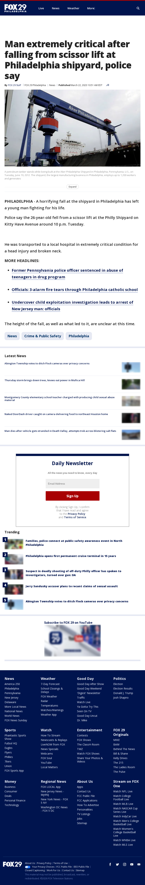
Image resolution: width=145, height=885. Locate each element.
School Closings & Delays (52, 690)
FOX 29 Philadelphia (35, 85)
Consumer (11, 791)
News (52, 85)
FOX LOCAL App (51, 787)
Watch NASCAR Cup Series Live (125, 810)
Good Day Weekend (89, 688)
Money (10, 781)
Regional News (53, 781)
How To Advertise (88, 805)
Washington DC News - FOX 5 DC (54, 808)
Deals (8, 796)
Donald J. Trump (123, 693)
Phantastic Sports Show (15, 737)
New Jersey (11, 697)
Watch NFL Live (123, 791)
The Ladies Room (124, 767)
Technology (12, 805)
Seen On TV (84, 711)
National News (14, 711)
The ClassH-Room (88, 744)
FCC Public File (86, 796)
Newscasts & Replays (54, 740)
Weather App (49, 714)
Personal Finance (15, 800)
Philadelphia (79, 336)
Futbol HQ (11, 743)
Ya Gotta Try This (87, 706)
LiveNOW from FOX (53, 744)
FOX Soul (46, 758)
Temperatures (49, 705)
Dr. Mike (82, 720)
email (139, 864)
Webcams (47, 753)
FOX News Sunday (16, 720)
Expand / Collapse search (138, 8)
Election (118, 684)
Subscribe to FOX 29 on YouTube (68, 623)
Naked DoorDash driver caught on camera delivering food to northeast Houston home (56, 414)
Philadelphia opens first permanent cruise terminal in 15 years (71, 556)
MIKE (116, 740)
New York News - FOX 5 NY (54, 800)
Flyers (8, 752)
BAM (116, 744)
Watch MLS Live (123, 844)
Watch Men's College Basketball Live (126, 822)
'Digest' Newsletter (88, 693)
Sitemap (82, 823)
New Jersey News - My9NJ (52, 793)
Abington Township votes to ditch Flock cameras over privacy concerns (47, 363)
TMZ (80, 749)
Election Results (123, 688)
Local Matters (49, 767)
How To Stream (50, 735)
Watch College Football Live (122, 797)
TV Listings (83, 814)
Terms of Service (75, 517)
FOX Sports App (14, 770)
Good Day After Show (90, 684)
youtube (132, 864)
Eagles (8, 748)
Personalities (85, 809)
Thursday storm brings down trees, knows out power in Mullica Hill (45, 380)
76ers (8, 761)
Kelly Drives (120, 758)
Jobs (79, 818)
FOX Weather (49, 696)
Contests (82, 735)
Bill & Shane (120, 753)
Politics (119, 678)
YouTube (46, 762)
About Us (85, 781)
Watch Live (83, 702)
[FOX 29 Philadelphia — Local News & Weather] (17, 8)
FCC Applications (87, 800)
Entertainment (89, 730)
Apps (80, 787)
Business (10, 787)
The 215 (118, 762)
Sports (10, 730)
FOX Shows (84, 740)
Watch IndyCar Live (125, 816)
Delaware (10, 702)
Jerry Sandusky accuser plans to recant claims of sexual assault (72, 586)
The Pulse (119, 771)
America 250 (12, 684)
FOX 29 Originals (120, 732)
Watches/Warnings (52, 710)
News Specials (49, 749)
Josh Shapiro (121, 697)
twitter (117, 864)
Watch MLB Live (123, 804)
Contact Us (84, 791)
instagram (125, 864)
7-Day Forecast (50, 684)
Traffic (81, 697)
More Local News (15, 706)
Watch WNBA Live (124, 840)
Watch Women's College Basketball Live (124, 832)
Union (8, 766)
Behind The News (124, 749)
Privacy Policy (76, 514)
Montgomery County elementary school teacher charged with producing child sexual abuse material (60, 399)
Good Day (85, 678)
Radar (44, 701)
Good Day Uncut (87, 715)
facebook (110, 864)
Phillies (9, 757)
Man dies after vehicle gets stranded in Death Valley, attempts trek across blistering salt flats (60, 431)
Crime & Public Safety (42, 336)
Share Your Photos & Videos (90, 759)
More (90, 8)
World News (12, 715)
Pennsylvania (12, 693)
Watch (46, 730)
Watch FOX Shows (88, 753)
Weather (48, 678)
